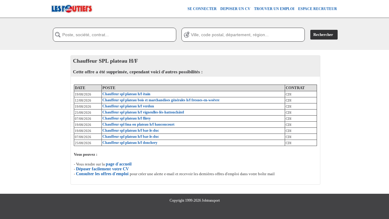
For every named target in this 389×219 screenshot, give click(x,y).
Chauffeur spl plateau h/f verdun (128, 106)
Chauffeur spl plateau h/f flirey (126, 118)
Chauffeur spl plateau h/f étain (126, 94)
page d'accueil (119, 164)
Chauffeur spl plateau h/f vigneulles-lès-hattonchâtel (143, 112)
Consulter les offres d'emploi (103, 174)
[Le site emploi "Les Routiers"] (71, 16)
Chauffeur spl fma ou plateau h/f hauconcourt (138, 124)
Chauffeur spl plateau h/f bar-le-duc (130, 130)
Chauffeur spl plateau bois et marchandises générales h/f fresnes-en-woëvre (160, 100)
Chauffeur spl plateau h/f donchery (129, 143)
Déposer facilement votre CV (102, 169)
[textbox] (114, 35)
